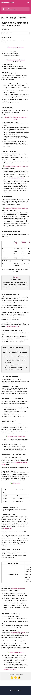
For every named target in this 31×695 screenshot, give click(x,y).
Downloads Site (7, 528)
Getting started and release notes (17, 17)
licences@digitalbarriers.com (18, 588)
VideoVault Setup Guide (17, 178)
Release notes (4, 18)
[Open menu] (28, 2)
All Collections (4, 17)
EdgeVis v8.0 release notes (12, 326)
